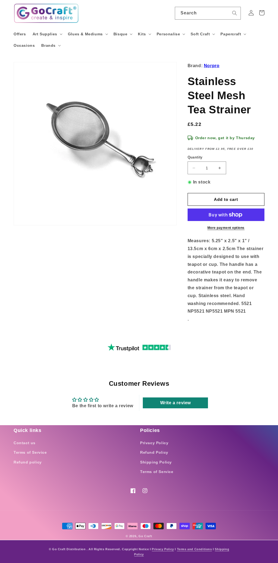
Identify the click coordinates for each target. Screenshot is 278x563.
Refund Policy (154, 452)
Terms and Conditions (194, 549)
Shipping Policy (156, 462)
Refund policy (28, 462)
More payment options (226, 228)
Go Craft (145, 536)
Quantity (195, 157)
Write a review (175, 402)
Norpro (212, 65)
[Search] (235, 13)
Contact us (25, 443)
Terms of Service (30, 452)
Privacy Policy (154, 443)
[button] (47, 34)
